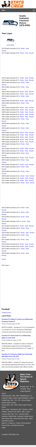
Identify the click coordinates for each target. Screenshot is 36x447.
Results (4, 50)
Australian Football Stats (9, 416)
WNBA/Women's (25, 395)
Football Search (6, 312)
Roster (23, 48)
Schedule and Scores (17, 425)
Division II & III (12, 411)
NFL (12, 400)
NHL (12, 405)
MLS (20, 409)
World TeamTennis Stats (21, 418)
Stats (27, 48)
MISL (23, 411)
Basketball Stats (6, 395)
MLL (13, 414)
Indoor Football (6, 402)
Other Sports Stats (7, 418)
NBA (13, 395)
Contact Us (11, 423)
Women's (25, 409)
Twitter (4, 427)
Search (4, 259)
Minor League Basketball (21, 398)
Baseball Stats (24, 386)
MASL (19, 411)
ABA (17, 395)
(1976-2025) (10, 45)
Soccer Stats (5, 409)
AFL (19, 400)
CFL (16, 400)
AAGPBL (23, 389)
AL (30, 386)
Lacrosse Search (24, 414)
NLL (16, 414)
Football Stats (6, 400)
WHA (15, 405)
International (14, 409)
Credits (18, 423)
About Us (4, 423)
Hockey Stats (6, 405)
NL (33, 386)
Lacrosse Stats (6, 414)
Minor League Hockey (25, 405)
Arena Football (26, 400)
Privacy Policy (6, 425)
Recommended (25, 423)
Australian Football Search (25, 416)
